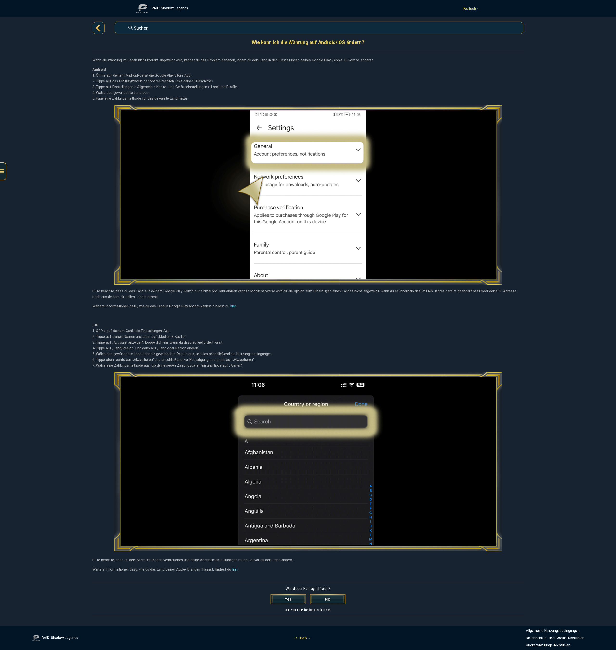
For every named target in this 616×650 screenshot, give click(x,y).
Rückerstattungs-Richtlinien (548, 645)
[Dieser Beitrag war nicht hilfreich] (328, 599)
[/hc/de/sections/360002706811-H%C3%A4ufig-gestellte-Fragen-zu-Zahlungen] (98, 28)
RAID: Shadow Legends (60, 638)
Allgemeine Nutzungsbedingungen (553, 631)
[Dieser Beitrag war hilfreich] (288, 599)
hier (233, 306)
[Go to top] (605, 631)
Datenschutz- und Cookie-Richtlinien (555, 638)
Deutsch (470, 9)
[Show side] (3, 171)
